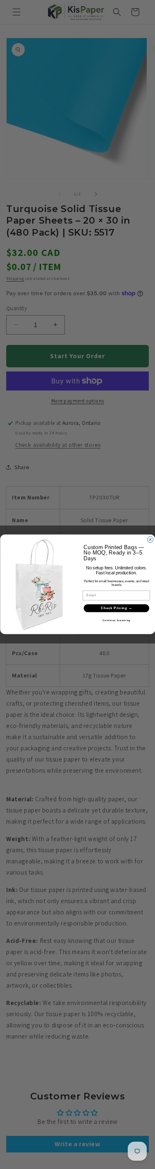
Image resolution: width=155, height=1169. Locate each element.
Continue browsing (116, 620)
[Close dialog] (150, 539)
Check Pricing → (116, 608)
